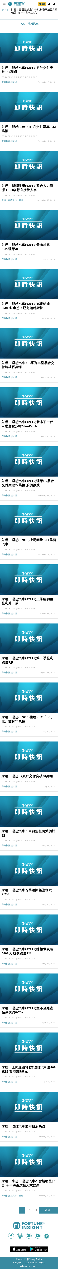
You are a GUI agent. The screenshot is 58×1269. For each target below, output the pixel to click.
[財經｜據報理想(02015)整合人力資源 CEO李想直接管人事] (29, 166)
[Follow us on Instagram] (20, 1236)
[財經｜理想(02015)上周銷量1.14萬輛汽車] (29, 520)
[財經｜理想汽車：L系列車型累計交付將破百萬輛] (29, 343)
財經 (14, 82)
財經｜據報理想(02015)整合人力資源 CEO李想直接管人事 (27, 188)
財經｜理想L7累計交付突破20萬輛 (27, 776)
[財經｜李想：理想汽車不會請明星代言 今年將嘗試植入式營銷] (29, 1161)
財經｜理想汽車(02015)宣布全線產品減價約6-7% (27, 1010)
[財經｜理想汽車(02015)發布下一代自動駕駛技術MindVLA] (29, 402)
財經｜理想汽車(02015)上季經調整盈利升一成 (27, 601)
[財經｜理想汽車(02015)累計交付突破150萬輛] (29, 48)
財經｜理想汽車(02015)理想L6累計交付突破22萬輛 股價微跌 (28, 483)
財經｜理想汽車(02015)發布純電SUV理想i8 (26, 247)
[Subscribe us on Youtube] (38, 1236)
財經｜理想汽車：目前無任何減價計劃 (28, 833)
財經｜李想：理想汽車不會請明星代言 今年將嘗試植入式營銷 (28, 1183)
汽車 (14, 1196)
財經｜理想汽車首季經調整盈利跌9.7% (27, 892)
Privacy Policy (35, 1259)
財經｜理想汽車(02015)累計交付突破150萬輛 (27, 70)
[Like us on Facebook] (11, 1236)
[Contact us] (29, 1236)
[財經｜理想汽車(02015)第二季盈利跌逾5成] (29, 638)
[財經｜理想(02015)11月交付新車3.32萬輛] (29, 107)
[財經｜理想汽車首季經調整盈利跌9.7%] (29, 870)
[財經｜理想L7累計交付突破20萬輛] (29, 756)
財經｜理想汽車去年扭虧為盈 (23, 1126)
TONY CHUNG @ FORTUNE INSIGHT (19, 77)
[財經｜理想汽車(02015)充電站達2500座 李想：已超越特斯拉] (29, 284)
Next (47, 1210)
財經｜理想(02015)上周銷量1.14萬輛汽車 (29, 542)
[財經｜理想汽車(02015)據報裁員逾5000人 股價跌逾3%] (29, 929)
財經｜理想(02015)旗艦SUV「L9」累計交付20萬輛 (28, 719)
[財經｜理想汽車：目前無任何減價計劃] (29, 811)
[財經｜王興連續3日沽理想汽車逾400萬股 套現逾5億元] (29, 1047)
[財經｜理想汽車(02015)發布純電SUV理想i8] (29, 225)
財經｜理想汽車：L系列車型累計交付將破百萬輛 (28, 365)
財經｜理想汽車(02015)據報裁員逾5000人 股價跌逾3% (27, 951)
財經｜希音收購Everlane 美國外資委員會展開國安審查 (33, 11)
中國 (4, 200)
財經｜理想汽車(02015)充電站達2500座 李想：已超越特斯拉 (26, 306)
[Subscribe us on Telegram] (47, 1236)
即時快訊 (6, 82)
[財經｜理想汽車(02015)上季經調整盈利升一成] (29, 579)
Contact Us (21, 1259)
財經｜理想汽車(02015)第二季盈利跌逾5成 (27, 660)
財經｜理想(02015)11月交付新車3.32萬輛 (29, 129)
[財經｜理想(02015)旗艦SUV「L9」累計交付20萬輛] (29, 697)
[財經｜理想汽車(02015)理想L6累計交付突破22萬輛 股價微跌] (29, 461)
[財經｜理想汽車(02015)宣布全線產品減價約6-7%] (29, 988)
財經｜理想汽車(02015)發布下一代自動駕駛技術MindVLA (27, 424)
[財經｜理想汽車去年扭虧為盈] (29, 1106)
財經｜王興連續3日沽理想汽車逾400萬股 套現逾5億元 (29, 1069)
